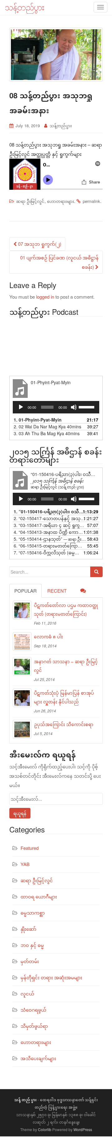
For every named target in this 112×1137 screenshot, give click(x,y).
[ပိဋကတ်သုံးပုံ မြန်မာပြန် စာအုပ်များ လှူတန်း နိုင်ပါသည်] (22, 697)
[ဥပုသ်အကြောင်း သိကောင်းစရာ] (22, 729)
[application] (56, 407)
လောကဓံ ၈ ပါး (48, 636)
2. (47, 426)
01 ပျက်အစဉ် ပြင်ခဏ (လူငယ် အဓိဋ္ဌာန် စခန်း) (59, 262)
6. (50, 546)
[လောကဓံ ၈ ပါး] (22, 641)
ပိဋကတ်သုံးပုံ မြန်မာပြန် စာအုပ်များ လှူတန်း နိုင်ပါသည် (64, 697)
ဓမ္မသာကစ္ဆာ (33, 912)
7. (50, 552)
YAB (25, 864)
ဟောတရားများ (60, 201)
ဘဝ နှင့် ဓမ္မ (32, 945)
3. (47, 433)
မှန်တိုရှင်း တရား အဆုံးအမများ (51, 977)
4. (50, 532)
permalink (91, 201)
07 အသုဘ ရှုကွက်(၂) (39, 243)
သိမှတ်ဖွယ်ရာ (34, 1026)
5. (50, 539)
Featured (30, 848)
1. (38, 420)
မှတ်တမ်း (30, 961)
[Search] (96, 571)
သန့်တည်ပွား (60, 125)
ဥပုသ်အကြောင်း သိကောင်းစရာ (63, 724)
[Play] (21, 407)
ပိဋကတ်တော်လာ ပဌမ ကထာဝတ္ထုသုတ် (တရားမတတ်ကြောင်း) (66, 609)
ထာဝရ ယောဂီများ (39, 896)
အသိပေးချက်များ (38, 1058)
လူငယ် (27, 993)
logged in (45, 296)
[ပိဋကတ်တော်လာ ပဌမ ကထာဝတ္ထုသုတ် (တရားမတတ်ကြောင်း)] (22, 610)
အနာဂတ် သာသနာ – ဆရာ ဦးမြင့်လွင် (66, 665)
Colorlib (44, 1129)
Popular (25, 590)
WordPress (82, 1129)
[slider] (87, 406)
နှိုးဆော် (28, 928)
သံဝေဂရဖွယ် (33, 1009)
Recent (57, 590)
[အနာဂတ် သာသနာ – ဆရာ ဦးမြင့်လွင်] (22, 666)
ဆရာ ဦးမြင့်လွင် (30, 201)
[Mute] (74, 407)
